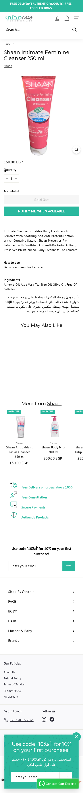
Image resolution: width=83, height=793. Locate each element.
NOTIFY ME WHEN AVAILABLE (41, 211)
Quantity (10, 170)
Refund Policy (12, 678)
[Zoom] (76, 149)
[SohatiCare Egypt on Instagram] (44, 719)
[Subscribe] (68, 566)
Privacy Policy (12, 691)
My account (11, 697)
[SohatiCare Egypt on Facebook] (52, 719)
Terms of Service (14, 684)
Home (7, 44)
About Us (9, 672)
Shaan (8, 66)
